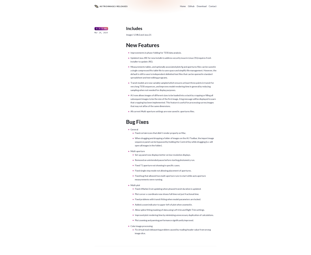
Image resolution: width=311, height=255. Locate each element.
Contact (212, 6)
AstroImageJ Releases (114, 6)
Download (202, 6)
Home (183, 6)
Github (191, 6)
